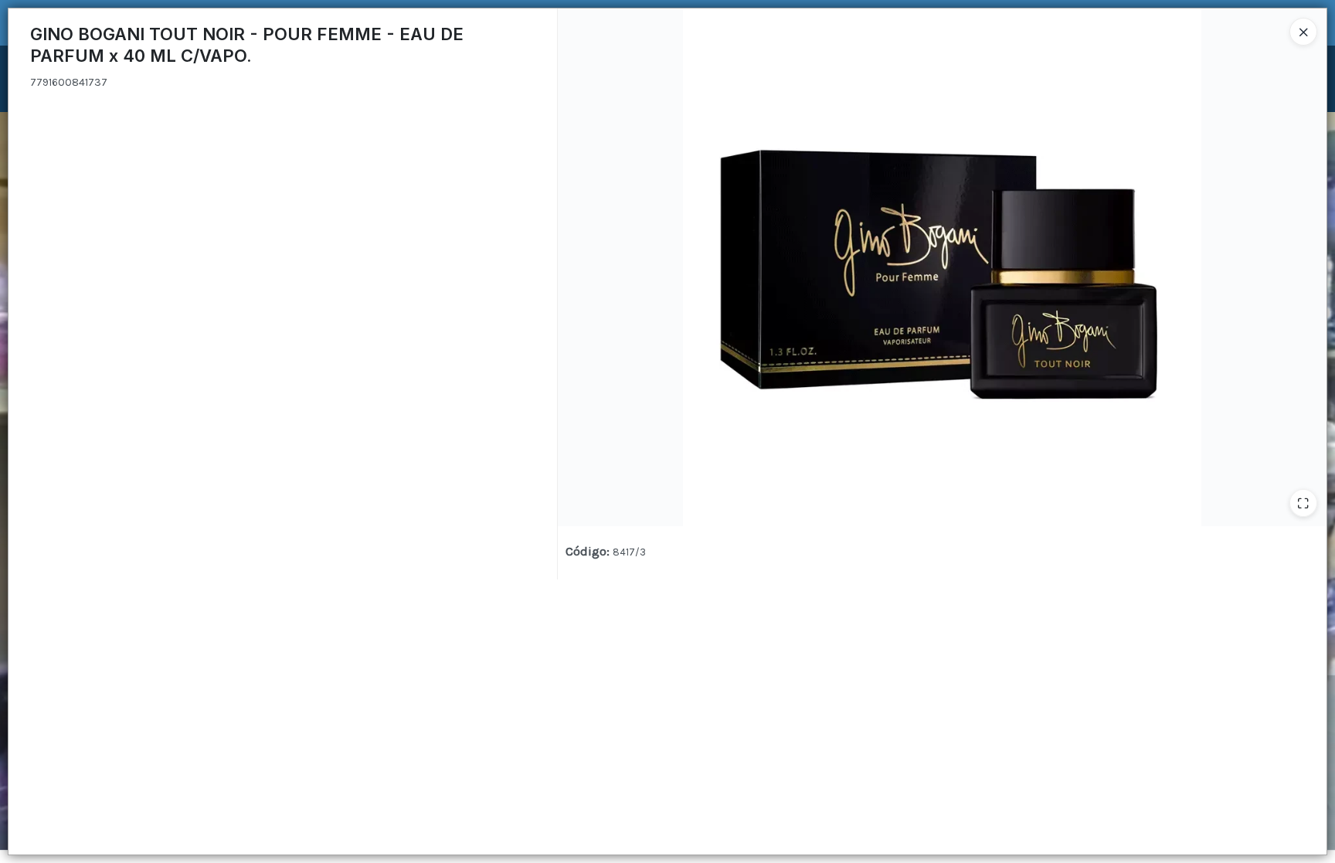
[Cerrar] (1303, 32)
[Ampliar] (1303, 503)
